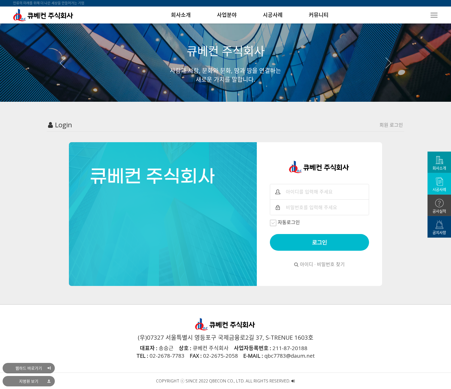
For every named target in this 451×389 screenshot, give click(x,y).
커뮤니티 (319, 15)
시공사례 (273, 15)
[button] (65, 63)
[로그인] (293, 381)
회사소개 (181, 15)
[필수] (277, 191)
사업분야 (227, 15)
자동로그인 (289, 222)
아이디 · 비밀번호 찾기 (322, 264)
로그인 (319, 242)
